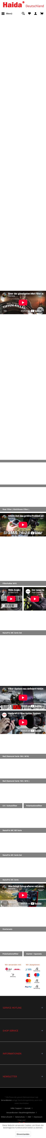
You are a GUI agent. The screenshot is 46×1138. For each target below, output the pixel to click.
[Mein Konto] (35, 13)
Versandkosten (6, 1100)
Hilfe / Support (16, 1108)
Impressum (38, 1117)
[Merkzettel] (29, 13)
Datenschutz (20, 1117)
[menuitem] (7, 13)
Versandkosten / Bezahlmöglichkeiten (20, 1112)
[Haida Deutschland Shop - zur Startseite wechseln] (23, 5)
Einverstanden (23, 1134)
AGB (29, 1117)
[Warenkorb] (41, 13)
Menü (9, 13)
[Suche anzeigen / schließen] (23, 13)
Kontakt (28, 1108)
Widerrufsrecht (6, 1117)
